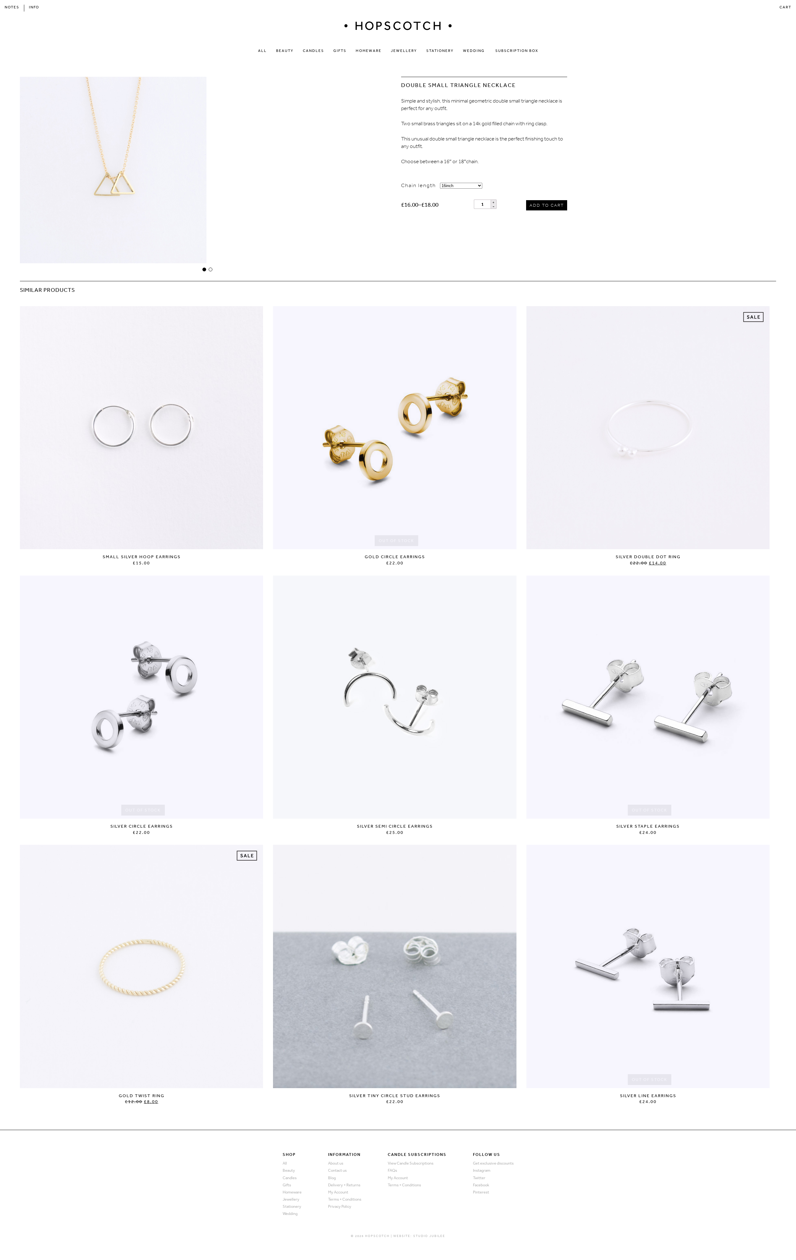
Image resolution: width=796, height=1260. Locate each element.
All (262, 50)
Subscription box (516, 50)
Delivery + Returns (344, 1185)
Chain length (418, 185)
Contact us (337, 1170)
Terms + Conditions (344, 1199)
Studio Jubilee (429, 1236)
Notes (12, 7)
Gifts (339, 50)
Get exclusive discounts (493, 1163)
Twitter (479, 1177)
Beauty (285, 50)
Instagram (481, 1170)
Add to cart (547, 205)
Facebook (481, 1185)
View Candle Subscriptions (410, 1163)
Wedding (474, 50)
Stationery (440, 50)
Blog (332, 1177)
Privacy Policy (339, 1206)
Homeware (369, 50)
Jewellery (404, 50)
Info (34, 7)
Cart (785, 7)
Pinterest (481, 1192)
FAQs (392, 1170)
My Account (338, 1192)
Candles (313, 50)
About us (335, 1163)
